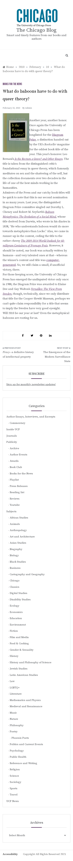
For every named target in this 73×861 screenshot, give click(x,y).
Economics (16, 612)
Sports (13, 788)
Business (15, 568)
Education (16, 618)
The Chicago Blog (36, 30)
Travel (14, 794)
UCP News (12, 801)
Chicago (14, 580)
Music (13, 712)
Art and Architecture (22, 536)
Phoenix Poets (20, 738)
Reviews (14, 498)
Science (14, 776)
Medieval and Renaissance (26, 706)
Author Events (18, 454)
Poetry (14, 731)
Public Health (18, 757)
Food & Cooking (19, 643)
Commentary (17, 423)
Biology (14, 555)
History (14, 656)
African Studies (19, 517)
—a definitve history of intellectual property (18, 354)
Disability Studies (20, 599)
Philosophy (17, 725)
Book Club (16, 467)
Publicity (11, 442)
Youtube (15, 505)
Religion (15, 769)
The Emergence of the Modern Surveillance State (56, 356)
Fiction (14, 631)
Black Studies (18, 561)
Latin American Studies (24, 675)
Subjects (11, 511)
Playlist (14, 479)
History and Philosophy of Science (30, 662)
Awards (14, 461)
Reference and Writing (23, 763)
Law (12, 681)
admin (28, 108)
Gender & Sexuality (21, 650)
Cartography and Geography (27, 574)
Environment (18, 624)
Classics (14, 587)
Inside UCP (13, 429)
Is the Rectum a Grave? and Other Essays (38, 159)
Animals (15, 524)
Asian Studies (18, 543)
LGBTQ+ (15, 687)
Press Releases (19, 486)
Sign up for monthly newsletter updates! (31, 384)
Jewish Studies (18, 668)
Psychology (17, 750)
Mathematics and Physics (25, 700)
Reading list (17, 492)
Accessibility (10, 854)
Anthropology (18, 530)
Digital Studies (18, 593)
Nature (14, 719)
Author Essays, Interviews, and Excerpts (30, 416)
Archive (14, 448)
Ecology (14, 605)
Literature (16, 693)
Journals (11, 435)
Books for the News (12, 84)
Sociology (15, 782)
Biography (16, 549)
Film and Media (19, 637)
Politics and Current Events (26, 744)
